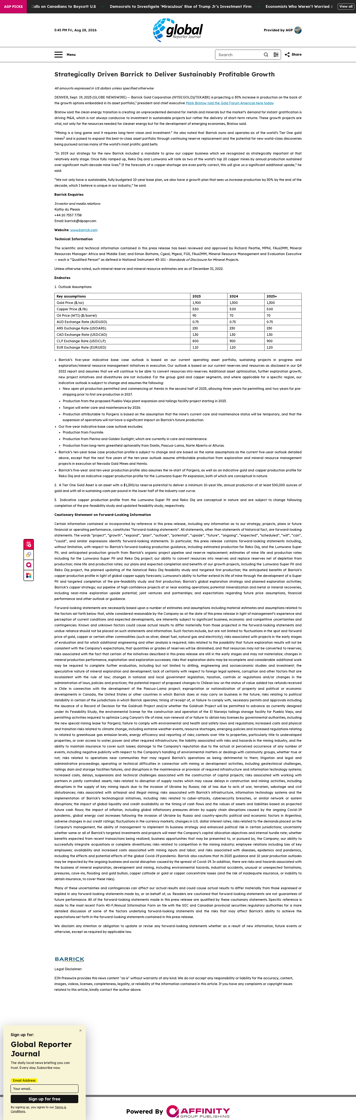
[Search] (266, 54)
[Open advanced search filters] (276, 54)
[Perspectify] (28, 555)
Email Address (24, 1080)
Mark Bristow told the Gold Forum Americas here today (229, 103)
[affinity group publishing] (28, 565)
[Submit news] (28, 544)
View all (346, 6)
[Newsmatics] (28, 575)
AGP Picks (13, 7)
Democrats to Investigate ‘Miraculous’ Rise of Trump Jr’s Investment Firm (181, 6)
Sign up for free (44, 1098)
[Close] (80, 1030)
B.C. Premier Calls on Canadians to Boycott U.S (51, 6)
